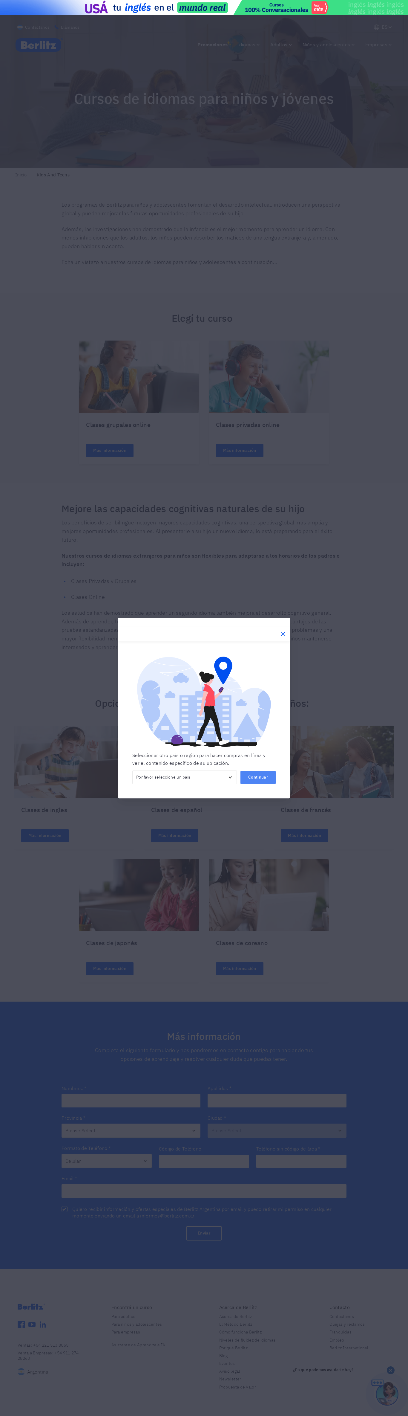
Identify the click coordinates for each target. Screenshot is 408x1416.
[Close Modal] (283, 634)
